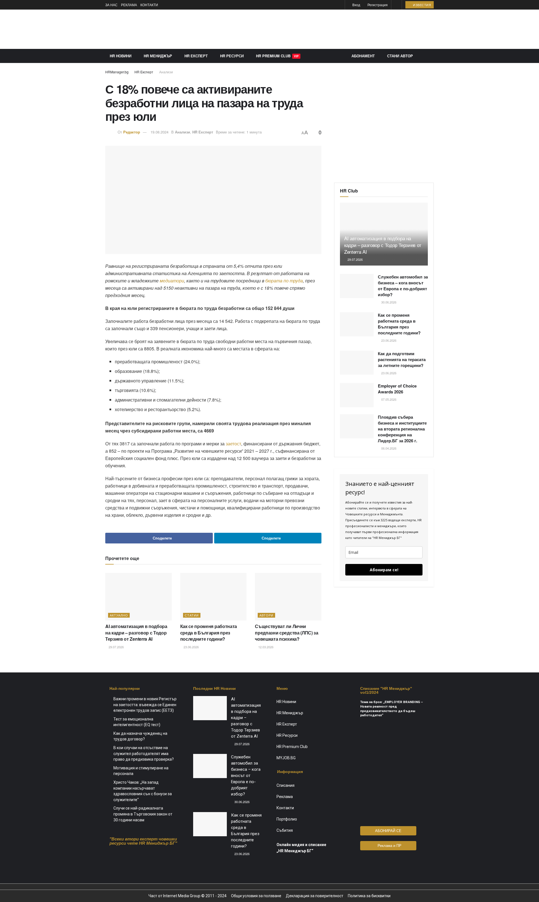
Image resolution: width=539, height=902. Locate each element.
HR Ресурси (232, 55)
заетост (233, 443)
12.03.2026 (265, 647)
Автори (266, 615)
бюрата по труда (284, 280)
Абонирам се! (384, 569)
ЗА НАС (111, 4)
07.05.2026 (388, 399)
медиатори (172, 280)
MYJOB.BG (286, 758)
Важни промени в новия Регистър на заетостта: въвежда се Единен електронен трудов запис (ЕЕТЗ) (145, 705)
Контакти (285, 808)
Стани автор (400, 55)
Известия (421, 5)
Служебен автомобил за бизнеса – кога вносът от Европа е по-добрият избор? (403, 286)
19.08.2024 (159, 132)
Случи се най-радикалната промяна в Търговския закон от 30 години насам (142, 814)
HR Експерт (196, 55)
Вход (355, 4)
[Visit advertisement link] (331, 29)
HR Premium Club (277, 55)
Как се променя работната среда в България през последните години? (208, 632)
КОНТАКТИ (149, 4)
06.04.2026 (388, 448)
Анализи (166, 71)
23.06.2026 (191, 647)
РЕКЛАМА (129, 4)
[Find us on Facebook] (332, 5)
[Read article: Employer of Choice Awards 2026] (357, 395)
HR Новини (120, 55)
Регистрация (377, 4)
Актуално (119, 615)
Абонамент (363, 55)
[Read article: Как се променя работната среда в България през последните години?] (213, 596)
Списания (285, 785)
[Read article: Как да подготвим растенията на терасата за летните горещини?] (357, 363)
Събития (285, 830)
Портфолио (287, 819)
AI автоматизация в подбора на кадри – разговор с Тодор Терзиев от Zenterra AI (136, 632)
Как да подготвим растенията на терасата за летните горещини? (402, 359)
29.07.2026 (116, 647)
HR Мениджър (158, 55)
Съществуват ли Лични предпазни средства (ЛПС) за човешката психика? (286, 632)
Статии (192, 615)
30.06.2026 (388, 302)
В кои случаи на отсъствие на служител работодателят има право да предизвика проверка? (143, 753)
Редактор (131, 132)
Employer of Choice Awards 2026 (397, 389)
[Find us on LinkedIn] (339, 5)
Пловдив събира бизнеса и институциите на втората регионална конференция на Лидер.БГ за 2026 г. (402, 429)
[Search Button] (396, 5)
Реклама (285, 796)
